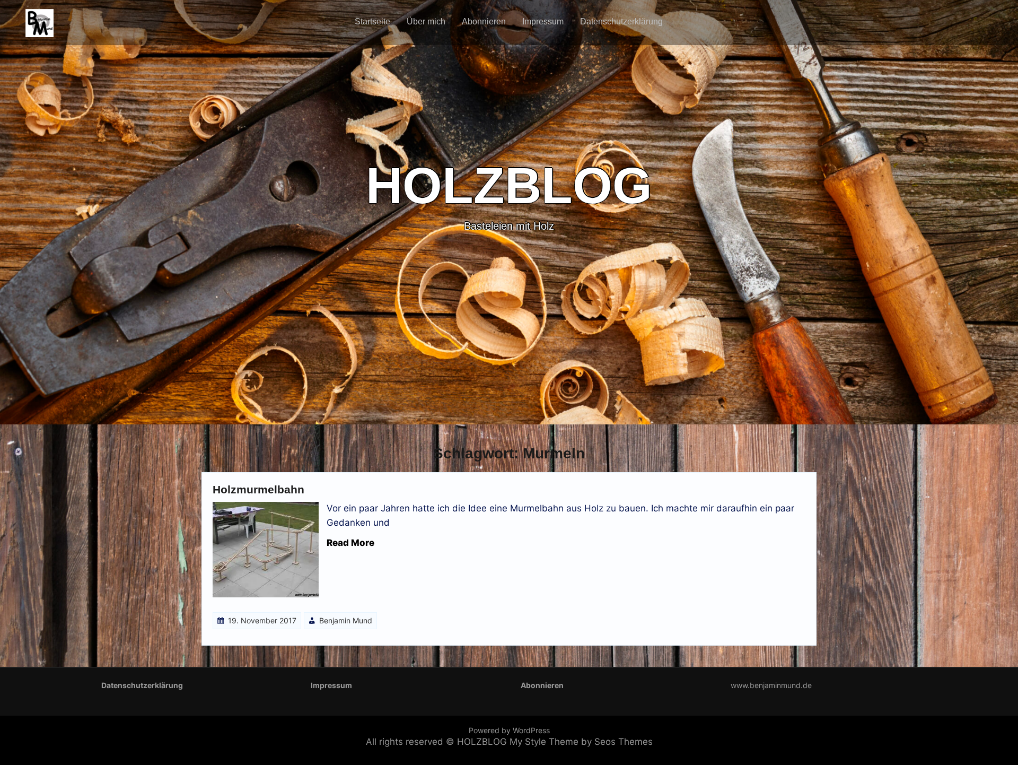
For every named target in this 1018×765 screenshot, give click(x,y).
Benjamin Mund (345, 620)
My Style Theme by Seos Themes (581, 741)
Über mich (426, 21)
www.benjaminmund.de (771, 685)
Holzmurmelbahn (258, 489)
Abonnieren (484, 21)
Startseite (372, 21)
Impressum (543, 21)
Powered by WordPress (509, 730)
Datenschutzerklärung (621, 21)
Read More (350, 542)
